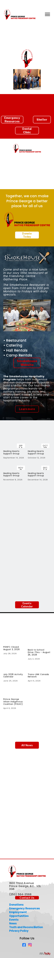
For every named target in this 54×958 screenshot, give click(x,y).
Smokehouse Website (27, 363)
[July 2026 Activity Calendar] (14, 668)
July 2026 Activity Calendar (13, 675)
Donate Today (27, 235)
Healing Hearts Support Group (11, 452)
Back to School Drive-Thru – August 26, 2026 (39, 652)
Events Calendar (27, 605)
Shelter (42, 119)
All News (27, 745)
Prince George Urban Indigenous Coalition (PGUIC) (13, 702)
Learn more (27, 409)
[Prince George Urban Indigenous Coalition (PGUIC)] (14, 691)
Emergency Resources (12, 119)
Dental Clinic (27, 130)
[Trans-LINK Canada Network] (39, 668)
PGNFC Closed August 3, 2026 (11, 648)
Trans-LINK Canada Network (38, 675)
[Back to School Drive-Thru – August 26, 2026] (39, 642)
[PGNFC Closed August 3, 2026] (14, 641)
